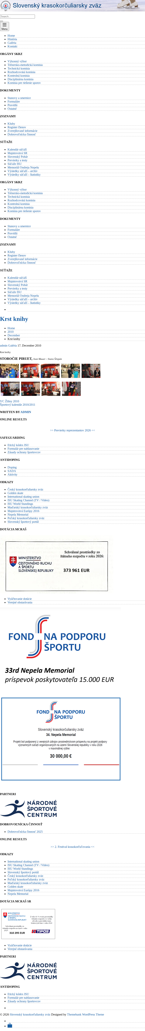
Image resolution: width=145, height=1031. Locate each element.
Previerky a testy (17, 160)
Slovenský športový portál (23, 521)
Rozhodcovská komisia (21, 72)
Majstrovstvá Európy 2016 (23, 511)
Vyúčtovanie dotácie (20, 598)
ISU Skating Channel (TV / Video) (28, 500)
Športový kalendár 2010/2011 (17, 404)
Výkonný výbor (17, 61)
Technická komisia (19, 68)
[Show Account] (10, 1026)
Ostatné (12, 108)
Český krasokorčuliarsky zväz (25, 489)
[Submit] (1, 21)
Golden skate (15, 493)
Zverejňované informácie (22, 130)
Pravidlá (12, 105)
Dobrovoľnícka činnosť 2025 (25, 831)
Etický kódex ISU (18, 445)
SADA (12, 471)
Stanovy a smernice (19, 98)
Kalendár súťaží (17, 149)
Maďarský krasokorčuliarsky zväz (28, 507)
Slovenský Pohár (18, 156)
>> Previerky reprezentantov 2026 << (72, 430)
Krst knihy (14, 318)
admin (3, 345)
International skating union (23, 496)
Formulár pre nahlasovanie (23, 448)
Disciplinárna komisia (20, 79)
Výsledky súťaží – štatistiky (24, 174)
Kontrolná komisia (19, 75)
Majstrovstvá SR (17, 153)
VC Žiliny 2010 (9, 401)
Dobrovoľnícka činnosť (22, 134)
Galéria (12, 345)
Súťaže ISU (15, 163)
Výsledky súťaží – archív (23, 171)
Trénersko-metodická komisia (25, 64)
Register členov (17, 127)
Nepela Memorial (18, 514)
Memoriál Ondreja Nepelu (23, 167)
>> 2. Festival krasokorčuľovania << (72, 846)
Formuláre (14, 101)
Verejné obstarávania (20, 602)
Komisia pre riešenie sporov (24, 82)
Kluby (11, 123)
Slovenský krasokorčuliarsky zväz (30, 1014)
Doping (12, 467)
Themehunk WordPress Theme (85, 1014)
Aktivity (12, 474)
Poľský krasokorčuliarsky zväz (26, 518)
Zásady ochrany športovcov (24, 452)
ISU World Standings (20, 503)
